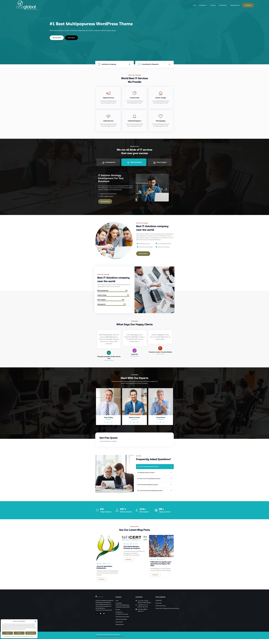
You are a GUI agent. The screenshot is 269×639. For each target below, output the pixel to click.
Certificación (222, 5)
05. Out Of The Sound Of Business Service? (150, 490)
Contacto (248, 5)
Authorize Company (109, 64)
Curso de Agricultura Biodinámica (104, 567)
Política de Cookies (7, 636)
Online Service (108, 121)
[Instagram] (103, 613)
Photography (160, 121)
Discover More (57, 37)
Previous (93, 346)
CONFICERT (159, 600)
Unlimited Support (134, 121)
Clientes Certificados (121, 619)
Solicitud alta (119, 622)
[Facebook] (97, 613)
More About (71, 37)
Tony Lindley (108, 417)
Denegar (19, 633)
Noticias (100, 563)
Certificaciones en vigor (122, 614)
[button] (35, 621)
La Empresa (202, 5)
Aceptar (8, 633)
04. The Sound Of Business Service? (147, 484)
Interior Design (160, 98)
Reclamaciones (235, 5)
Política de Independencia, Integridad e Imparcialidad (110, 636)
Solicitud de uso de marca (122, 616)
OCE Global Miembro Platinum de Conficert (132, 547)
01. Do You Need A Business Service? (148, 466)
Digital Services (108, 98)
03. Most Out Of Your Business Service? (149, 478)
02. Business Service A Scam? (146, 472)
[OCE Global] (26, 5)
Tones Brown (160, 417)
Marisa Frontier (134, 417)
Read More (101, 579)
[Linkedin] (100, 613)
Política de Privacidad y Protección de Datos (20, 636)
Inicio (194, 5)
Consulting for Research (150, 64)
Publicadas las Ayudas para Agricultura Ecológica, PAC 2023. (160, 564)
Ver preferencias (31, 633)
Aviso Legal (32, 636)
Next (176, 346)
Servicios (213, 5)
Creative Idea (134, 98)
